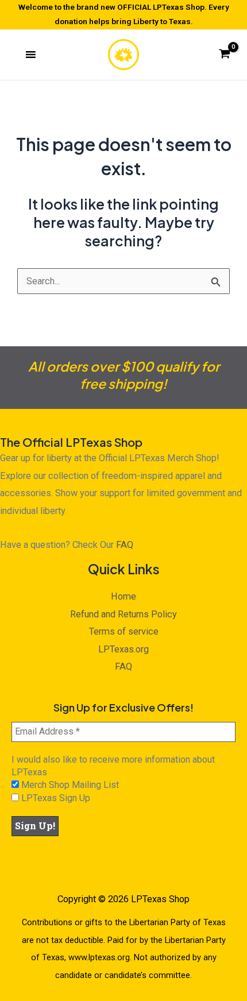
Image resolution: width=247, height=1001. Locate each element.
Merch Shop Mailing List (69, 784)
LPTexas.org (123, 649)
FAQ (124, 544)
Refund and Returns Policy (123, 614)
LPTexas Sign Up (54, 798)
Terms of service (124, 631)
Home (123, 596)
